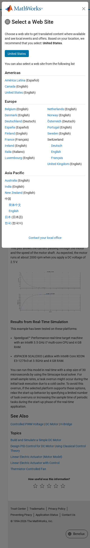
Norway (52, 115)
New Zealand (13, 192)
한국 (8, 223)
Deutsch (56, 145)
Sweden (52, 133)
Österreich (54, 121)
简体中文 (15, 205)
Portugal (53, 127)
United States (14, 92)
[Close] (84, 9)
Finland (10, 133)
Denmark (11, 115)
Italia (8, 151)
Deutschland (13, 121)
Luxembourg (13, 158)
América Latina (15, 80)
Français (57, 158)
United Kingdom (58, 164)
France (9, 139)
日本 (8, 217)
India (8, 186)
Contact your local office (45, 237)
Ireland (9, 145)
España (10, 127)
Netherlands (55, 109)
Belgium (10, 109)
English (56, 151)
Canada (10, 86)
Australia (11, 180)
